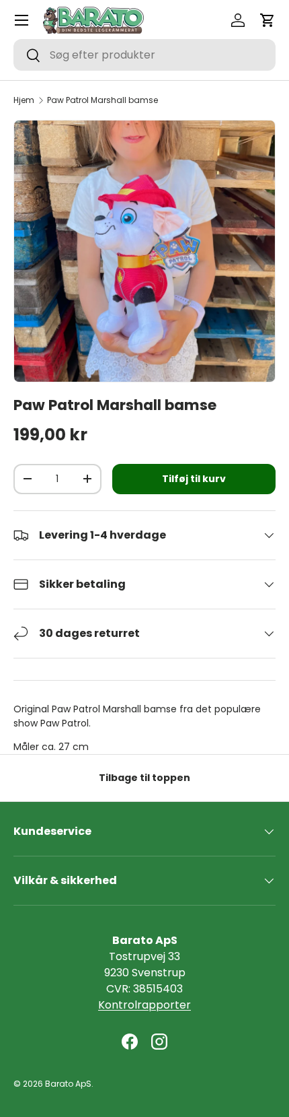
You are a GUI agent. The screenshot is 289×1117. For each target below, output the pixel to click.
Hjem (23, 100)
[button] (267, 20)
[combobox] (144, 55)
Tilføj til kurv (194, 478)
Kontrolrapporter (144, 1005)
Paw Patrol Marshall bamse (102, 100)
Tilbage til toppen (144, 777)
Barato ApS (68, 1083)
